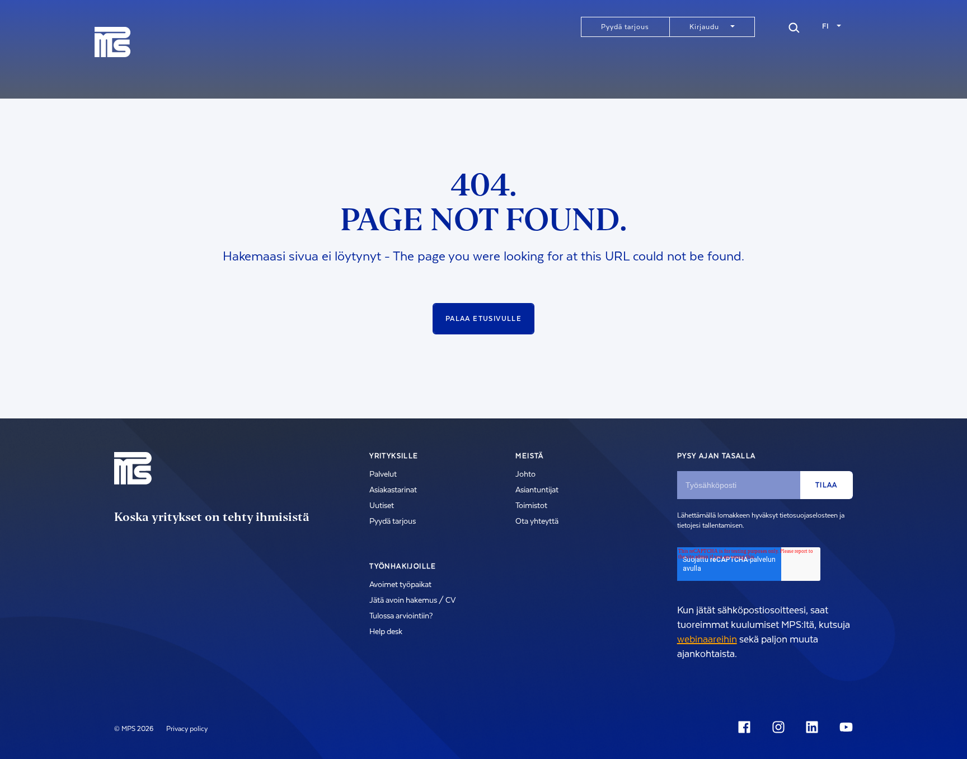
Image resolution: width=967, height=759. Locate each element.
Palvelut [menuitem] (383, 474)
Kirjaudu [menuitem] (704, 26)
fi (825, 26)
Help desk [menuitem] (385, 632)
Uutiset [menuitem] (381, 506)
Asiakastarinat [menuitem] (393, 490)
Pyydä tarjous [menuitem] (625, 26)
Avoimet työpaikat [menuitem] (400, 585)
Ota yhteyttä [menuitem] (536, 521)
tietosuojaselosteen (809, 515)
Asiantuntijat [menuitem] (536, 490)
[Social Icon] (746, 727)
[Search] (794, 26)
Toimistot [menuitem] (531, 506)
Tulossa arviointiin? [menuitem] (401, 616)
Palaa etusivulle (483, 318)
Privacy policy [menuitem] (187, 728)
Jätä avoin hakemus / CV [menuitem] (412, 600)
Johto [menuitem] (525, 474)
